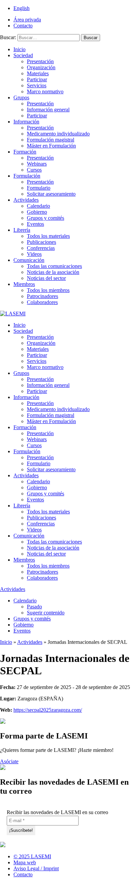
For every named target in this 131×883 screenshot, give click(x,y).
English (21, 8)
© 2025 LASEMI (32, 856)
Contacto (23, 25)
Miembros (24, 284)
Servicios (36, 85)
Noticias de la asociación (53, 272)
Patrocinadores (42, 296)
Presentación (40, 61)
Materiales (38, 73)
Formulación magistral (50, 139)
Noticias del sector (46, 278)
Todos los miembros (48, 290)
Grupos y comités (45, 218)
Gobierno (37, 212)
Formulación (26, 176)
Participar (37, 79)
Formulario (38, 188)
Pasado (34, 606)
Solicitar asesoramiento (51, 194)
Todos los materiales (48, 236)
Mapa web (24, 862)
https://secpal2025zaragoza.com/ (47, 710)
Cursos (34, 170)
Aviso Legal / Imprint (36, 868)
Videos (34, 254)
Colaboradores (42, 302)
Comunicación (28, 260)
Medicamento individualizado (58, 133)
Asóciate (9, 761)
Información (26, 121)
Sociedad (23, 55)
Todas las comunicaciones (54, 266)
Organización (41, 67)
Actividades (26, 200)
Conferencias (41, 248)
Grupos (21, 97)
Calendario (38, 206)
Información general (48, 109)
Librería (21, 230)
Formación (24, 152)
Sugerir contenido (45, 612)
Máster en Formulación (51, 146)
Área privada (27, 19)
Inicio (19, 49)
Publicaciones (41, 242)
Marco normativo (45, 91)
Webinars (37, 164)
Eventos (35, 224)
